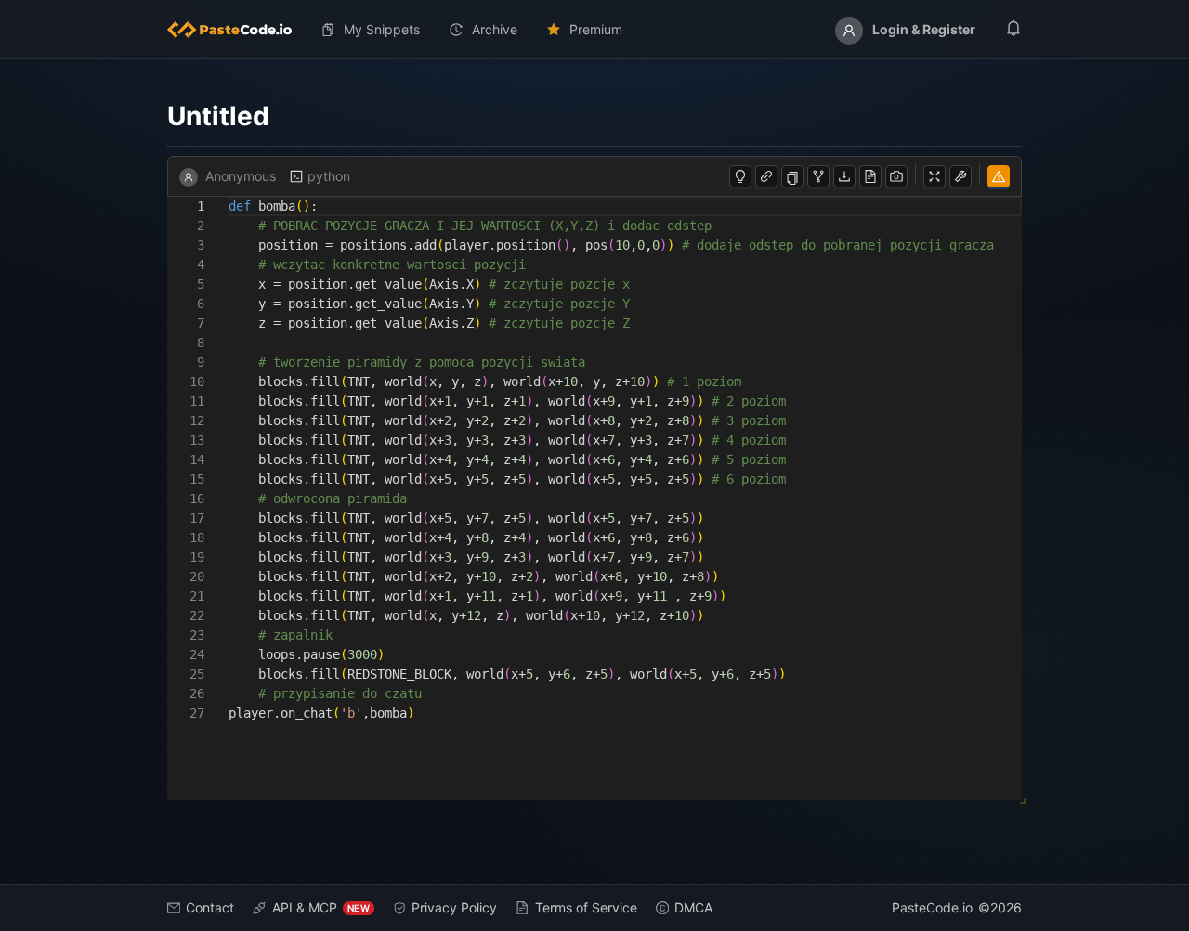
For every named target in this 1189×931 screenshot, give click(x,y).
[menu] (594, 29)
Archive (494, 29)
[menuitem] (237, 29)
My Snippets (382, 29)
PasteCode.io (932, 907)
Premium (595, 29)
